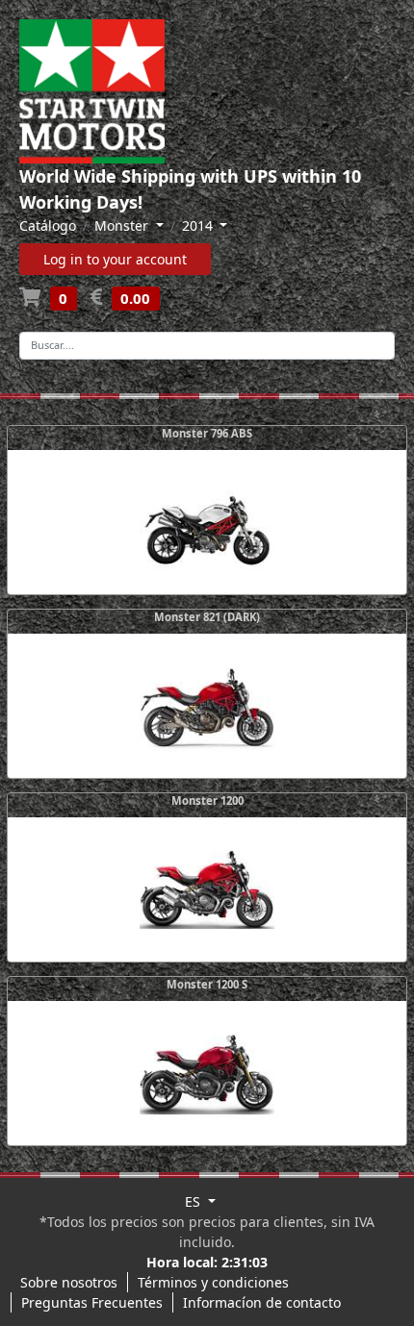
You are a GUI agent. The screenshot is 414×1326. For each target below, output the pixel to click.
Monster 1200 (207, 800)
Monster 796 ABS (207, 433)
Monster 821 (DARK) (207, 617)
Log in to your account (115, 259)
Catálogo (47, 225)
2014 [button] (199, 225)
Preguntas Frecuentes (92, 1302)
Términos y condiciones (213, 1282)
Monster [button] (123, 225)
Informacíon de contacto (262, 1302)
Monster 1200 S (207, 984)
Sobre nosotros (68, 1282)
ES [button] (194, 1201)
